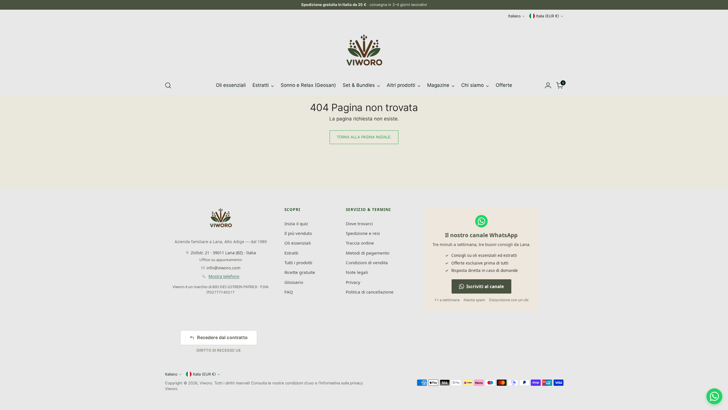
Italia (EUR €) (547, 16)
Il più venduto (298, 233)
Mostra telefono (223, 276)
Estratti (291, 253)
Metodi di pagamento (367, 253)
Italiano (514, 16)
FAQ (288, 292)
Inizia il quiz (296, 223)
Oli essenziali (297, 243)
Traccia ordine (360, 243)
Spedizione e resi (363, 233)
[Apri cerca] (168, 85)
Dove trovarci (359, 223)
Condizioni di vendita (367, 262)
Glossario (293, 282)
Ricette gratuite (299, 272)
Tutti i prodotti (298, 262)
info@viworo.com (223, 267)
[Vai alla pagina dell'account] (548, 85)
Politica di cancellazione (370, 292)
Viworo (206, 383)
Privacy (353, 282)
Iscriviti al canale (485, 286)
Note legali (357, 272)
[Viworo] (364, 50)
